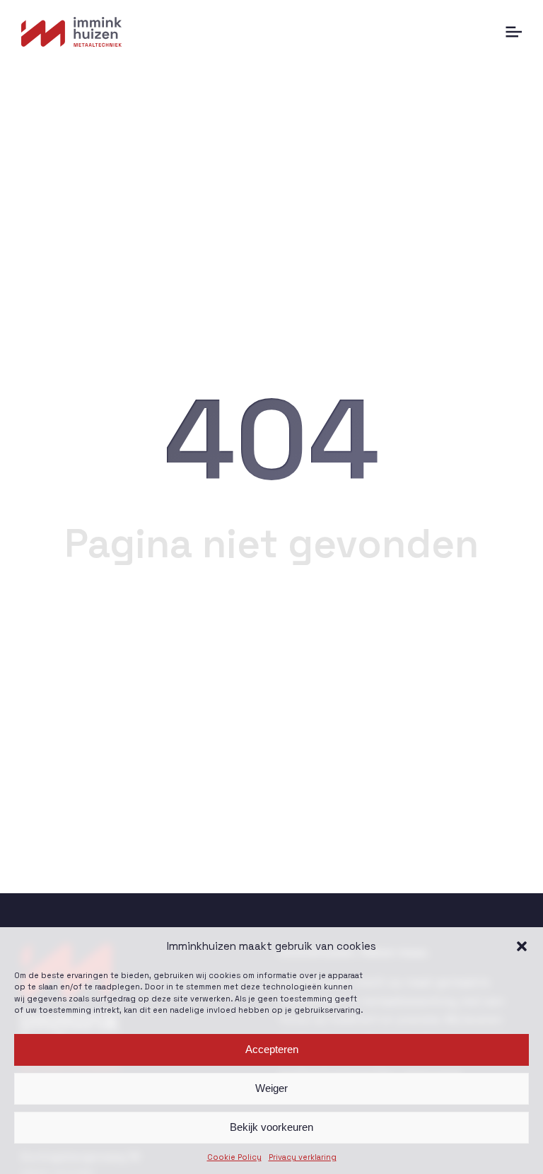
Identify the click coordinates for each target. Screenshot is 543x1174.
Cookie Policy (234, 1157)
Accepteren (271, 1049)
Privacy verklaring (303, 1157)
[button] (522, 946)
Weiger (271, 1088)
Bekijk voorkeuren (271, 1127)
